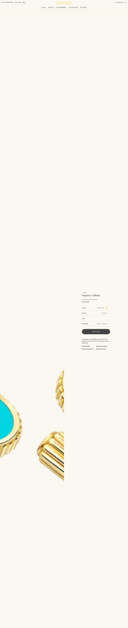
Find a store (18, 2)
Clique (43, 7)
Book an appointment (7, 2)
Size (83, 318)
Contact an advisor (101, 349)
